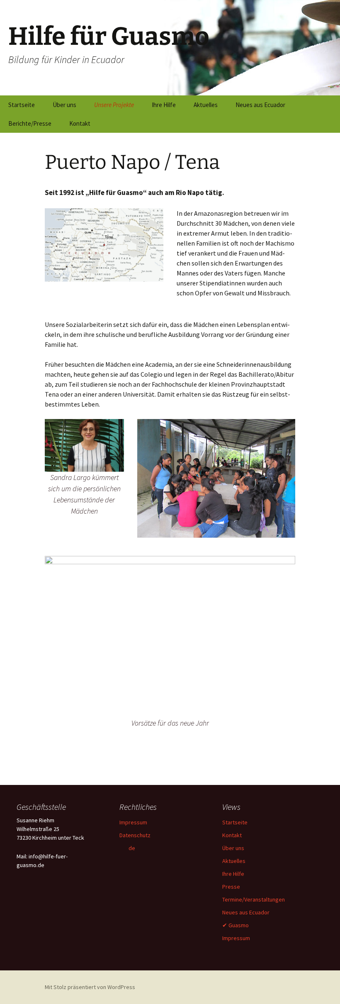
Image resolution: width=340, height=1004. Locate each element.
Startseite (21, 105)
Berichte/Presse (29, 123)
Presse (231, 886)
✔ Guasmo (235, 925)
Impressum (133, 822)
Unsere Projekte (114, 105)
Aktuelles (206, 105)
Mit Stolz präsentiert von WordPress (90, 987)
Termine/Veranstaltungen (253, 899)
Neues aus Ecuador (260, 105)
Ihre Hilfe (164, 105)
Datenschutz (135, 835)
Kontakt (79, 123)
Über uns (64, 105)
